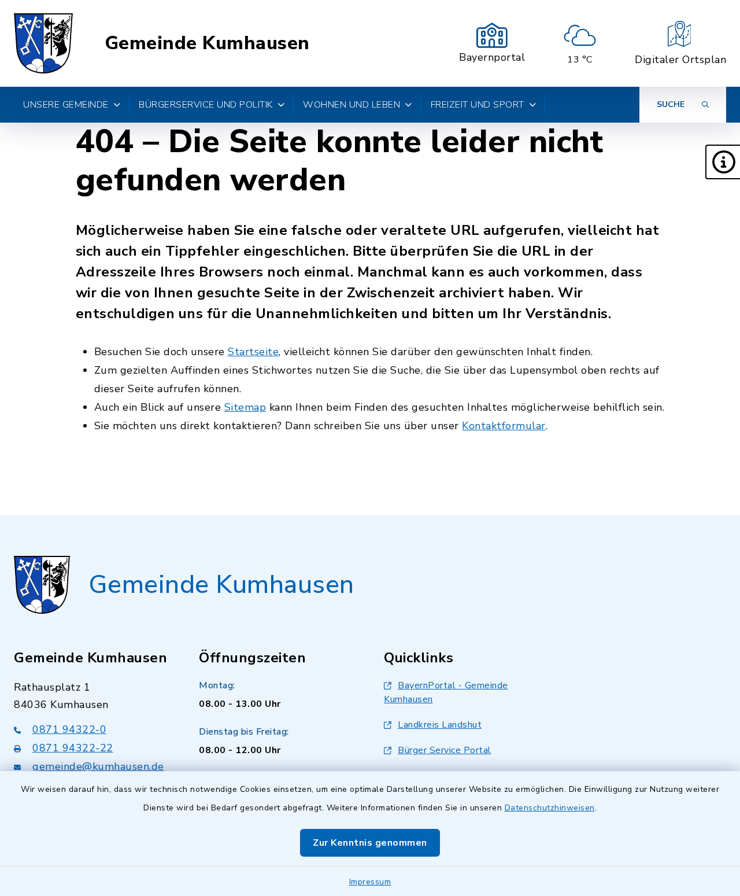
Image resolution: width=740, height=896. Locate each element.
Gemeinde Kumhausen (207, 43)
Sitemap (245, 407)
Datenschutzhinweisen (550, 807)
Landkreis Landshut (440, 724)
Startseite (253, 352)
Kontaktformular (504, 426)
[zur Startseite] (43, 43)
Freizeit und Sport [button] (477, 104)
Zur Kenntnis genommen (370, 842)
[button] (722, 162)
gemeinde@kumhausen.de (98, 766)
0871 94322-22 (72, 748)
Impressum (370, 881)
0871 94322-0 (69, 729)
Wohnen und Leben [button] (351, 104)
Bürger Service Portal (444, 750)
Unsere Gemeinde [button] (66, 104)
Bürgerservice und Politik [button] (206, 104)
